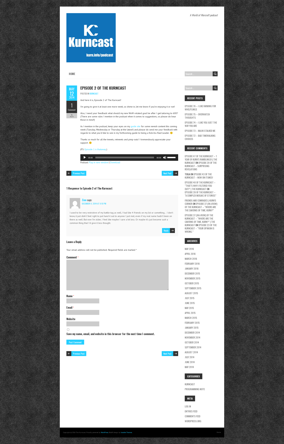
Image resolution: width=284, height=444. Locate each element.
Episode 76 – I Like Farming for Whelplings (200, 107)
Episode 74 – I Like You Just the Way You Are (201, 124)
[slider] (172, 157)
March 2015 (191, 317)
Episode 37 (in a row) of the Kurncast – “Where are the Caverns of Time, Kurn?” (201, 207)
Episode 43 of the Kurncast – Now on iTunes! (199, 175)
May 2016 (189, 249)
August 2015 (191, 293)
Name (70, 296)
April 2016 (190, 253)
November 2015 (192, 278)
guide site (135, 126)
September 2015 (193, 288)
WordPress (104, 432)
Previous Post (79, 173)
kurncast (94, 93)
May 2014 (189, 367)
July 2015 (189, 298)
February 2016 (192, 263)
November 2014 (192, 337)
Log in (188, 406)
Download (115, 162)
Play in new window (98, 162)
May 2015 (189, 308)
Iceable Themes (126, 432)
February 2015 (192, 322)
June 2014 (190, 362)
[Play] (84, 157)
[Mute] (164, 157)
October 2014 (192, 342)
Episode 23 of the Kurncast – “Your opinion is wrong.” (201, 228)
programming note (195, 389)
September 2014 (193, 347)
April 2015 (190, 313)
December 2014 (192, 332)
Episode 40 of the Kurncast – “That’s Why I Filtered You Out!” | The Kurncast (200, 185)
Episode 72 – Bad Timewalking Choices (200, 137)
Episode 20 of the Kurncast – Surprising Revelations (201, 166)
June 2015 (190, 303)
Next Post (167, 173)
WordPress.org (193, 421)
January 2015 (192, 327)
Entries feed (191, 411)
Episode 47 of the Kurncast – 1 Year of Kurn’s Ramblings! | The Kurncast (201, 159)
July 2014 (189, 357)
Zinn (84, 200)
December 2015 (192, 273)
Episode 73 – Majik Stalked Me (200, 130)
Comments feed (192, 416)
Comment (72, 109)
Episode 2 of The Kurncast (103, 88)
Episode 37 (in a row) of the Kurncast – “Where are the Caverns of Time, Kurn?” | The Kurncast (200, 220)
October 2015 (192, 283)
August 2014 (191, 352)
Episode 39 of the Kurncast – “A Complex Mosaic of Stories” (200, 193)
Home (72, 74)
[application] (129, 157)
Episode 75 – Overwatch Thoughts (197, 115)
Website (70, 319)
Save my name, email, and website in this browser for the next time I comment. (110, 334)
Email (70, 307)
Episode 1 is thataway (95, 149)
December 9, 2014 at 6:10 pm (94, 203)
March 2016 (191, 258)
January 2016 (192, 268)
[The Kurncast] (91, 14)
